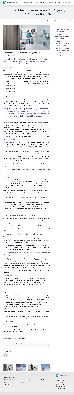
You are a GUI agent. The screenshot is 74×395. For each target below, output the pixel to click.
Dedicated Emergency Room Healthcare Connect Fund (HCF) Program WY (62, 43)
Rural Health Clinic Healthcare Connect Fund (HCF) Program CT (62, 36)
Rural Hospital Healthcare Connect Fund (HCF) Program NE (62, 57)
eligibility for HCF (42, 169)
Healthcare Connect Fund (13, 142)
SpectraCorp (16, 351)
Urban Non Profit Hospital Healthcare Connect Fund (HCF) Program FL (62, 50)
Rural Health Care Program (42, 125)
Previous (43, 20)
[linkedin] (23, 382)
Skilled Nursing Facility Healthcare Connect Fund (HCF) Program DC (62, 29)
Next (48, 20)
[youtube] (21, 382)
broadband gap (26, 120)
